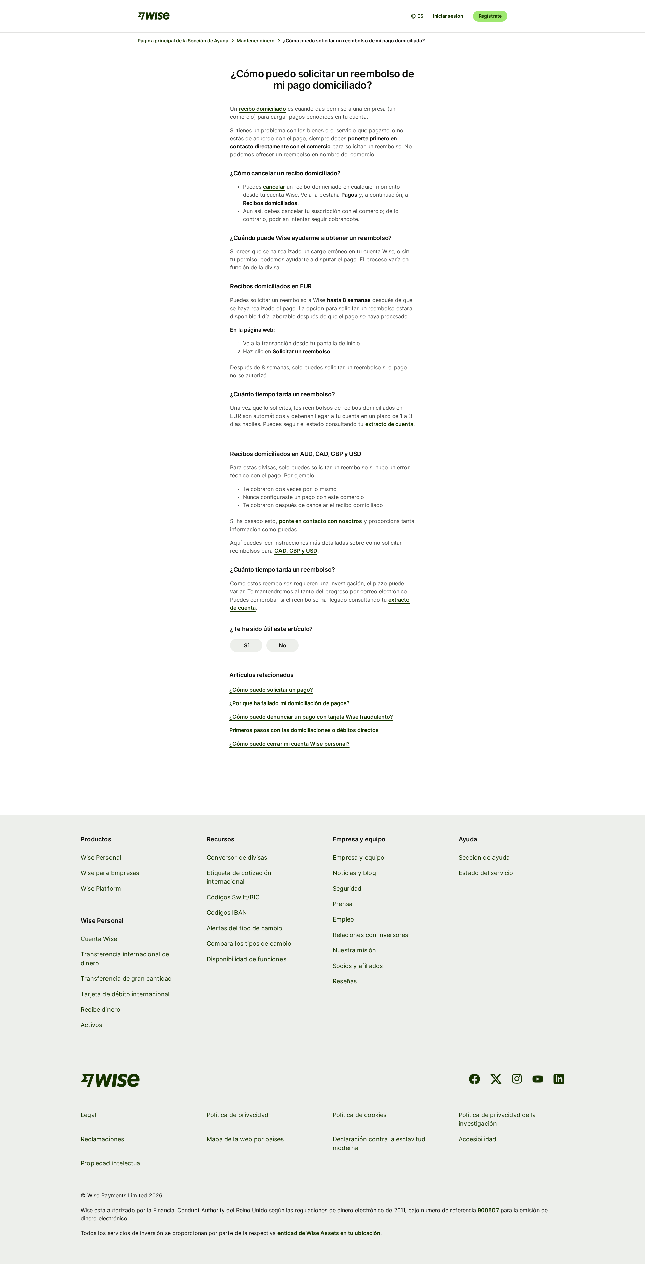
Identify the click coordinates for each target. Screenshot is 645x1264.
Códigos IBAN (227, 912)
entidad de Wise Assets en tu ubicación (328, 1233)
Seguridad (347, 888)
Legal (88, 1114)
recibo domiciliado (262, 108)
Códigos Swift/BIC (233, 897)
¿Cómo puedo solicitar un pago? (271, 689)
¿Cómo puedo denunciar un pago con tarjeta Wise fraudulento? (311, 716)
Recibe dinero (100, 1009)
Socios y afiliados (358, 965)
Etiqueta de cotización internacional (239, 877)
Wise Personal (101, 857)
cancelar (274, 186)
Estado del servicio (486, 872)
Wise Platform (101, 888)
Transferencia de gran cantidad (126, 978)
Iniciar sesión (448, 16)
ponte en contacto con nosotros (320, 521)
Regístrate (490, 16)
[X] (496, 1080)
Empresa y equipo (358, 857)
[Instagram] (517, 1080)
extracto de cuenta (389, 424)
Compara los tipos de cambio (249, 943)
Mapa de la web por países (245, 1139)
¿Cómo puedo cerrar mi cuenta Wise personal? (289, 743)
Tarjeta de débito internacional (125, 994)
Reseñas (345, 981)
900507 (488, 1210)
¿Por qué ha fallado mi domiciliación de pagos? (289, 703)
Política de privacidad (237, 1114)
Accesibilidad (477, 1139)
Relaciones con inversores (370, 934)
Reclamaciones (102, 1139)
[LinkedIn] (558, 1080)
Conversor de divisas (237, 857)
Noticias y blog (354, 872)
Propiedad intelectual (111, 1163)
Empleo (343, 919)
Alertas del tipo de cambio (245, 928)
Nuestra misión (354, 950)
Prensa (342, 903)
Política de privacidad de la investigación (497, 1119)
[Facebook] (474, 1080)
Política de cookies (359, 1114)
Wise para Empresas (110, 872)
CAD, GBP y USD (295, 550)
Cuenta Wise (99, 938)
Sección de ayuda (484, 857)
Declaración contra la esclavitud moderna (379, 1143)
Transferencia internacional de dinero (125, 959)
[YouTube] (537, 1080)
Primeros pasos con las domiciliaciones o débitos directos (304, 730)
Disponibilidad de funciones (246, 959)
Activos (91, 1024)
